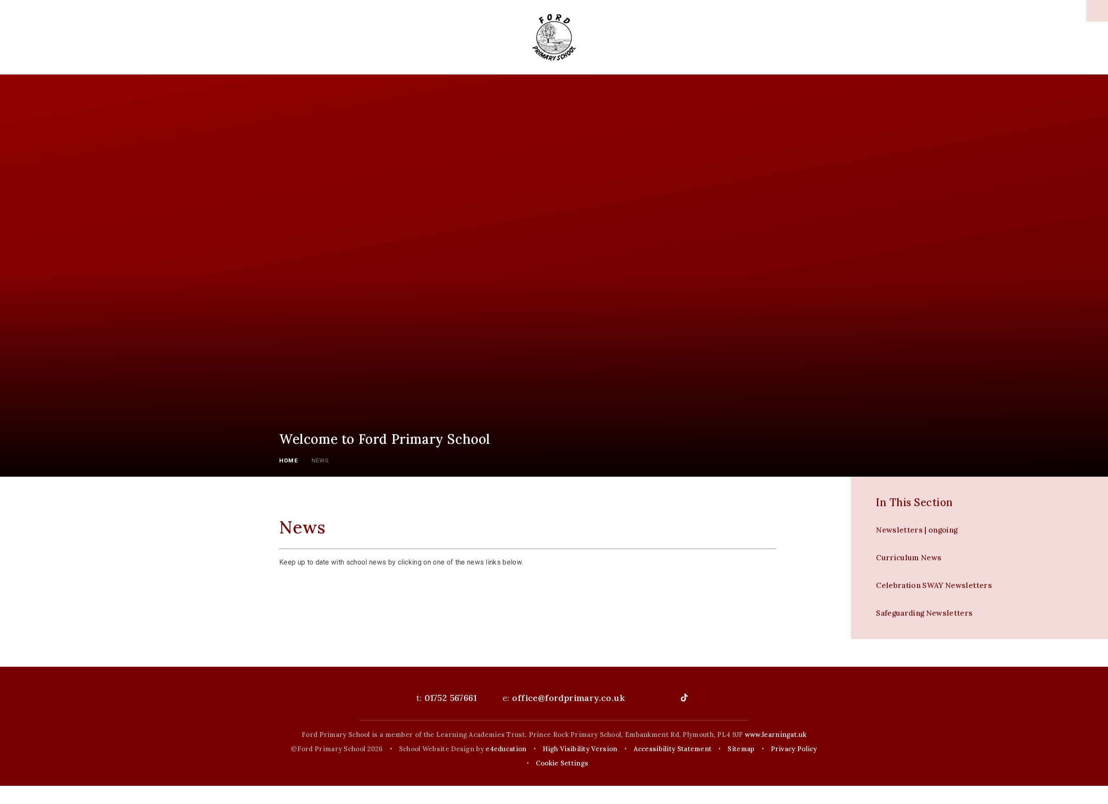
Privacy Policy (794, 749)
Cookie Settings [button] (562, 763)
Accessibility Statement (673, 749)
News (320, 460)
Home (288, 460)
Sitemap (741, 749)
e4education (506, 749)
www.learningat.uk (775, 734)
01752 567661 (451, 697)
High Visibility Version (580, 749)
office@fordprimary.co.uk (568, 697)
